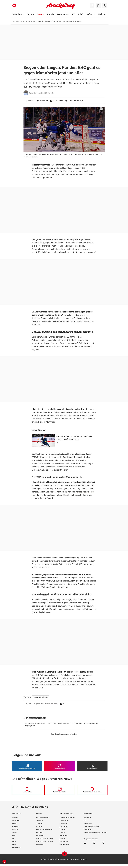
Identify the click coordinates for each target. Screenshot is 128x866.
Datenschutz (88, 823)
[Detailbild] (101, 109)
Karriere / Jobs (64, 820)
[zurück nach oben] (64, 855)
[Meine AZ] (104, 5)
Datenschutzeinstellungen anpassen (95, 832)
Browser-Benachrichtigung (44, 829)
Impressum (87, 817)
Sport (39, 14)
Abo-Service (63, 826)
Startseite (16, 21)
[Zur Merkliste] (98, 5)
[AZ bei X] (102, 842)
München (17, 14)
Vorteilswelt (40, 835)
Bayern (30, 14)
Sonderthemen (64, 844)
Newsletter (39, 820)
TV (73, 14)
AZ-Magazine (64, 841)
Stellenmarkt (40, 844)
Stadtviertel (16, 820)
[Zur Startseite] (60, 8)
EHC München (30, 21)
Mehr (100, 14)
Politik (81, 14)
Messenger (39, 823)
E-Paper (62, 829)
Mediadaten (63, 835)
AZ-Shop (62, 838)
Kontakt (62, 832)
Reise (14, 844)
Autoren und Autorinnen (67, 817)
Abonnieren (63, 823)
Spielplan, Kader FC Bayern (44, 838)
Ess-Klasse (39, 832)
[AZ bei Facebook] (85, 842)
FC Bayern (15, 826)
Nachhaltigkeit (16, 847)
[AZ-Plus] (14, 5)
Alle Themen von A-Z (42, 817)
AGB (85, 820)
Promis (50, 14)
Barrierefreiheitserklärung (92, 826)
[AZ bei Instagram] (93, 842)
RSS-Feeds (39, 826)
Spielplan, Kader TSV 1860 (44, 841)
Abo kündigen (88, 829)
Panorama (62, 14)
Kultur (90, 14)
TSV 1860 (15, 829)
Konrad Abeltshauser (85, 492)
